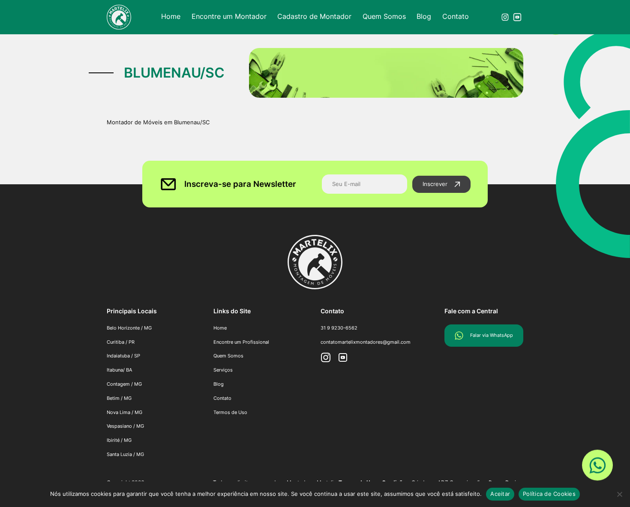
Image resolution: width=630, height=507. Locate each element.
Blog (424, 16)
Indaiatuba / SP (123, 356)
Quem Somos (384, 16)
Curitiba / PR (121, 342)
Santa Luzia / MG (125, 454)
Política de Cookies (549, 493)
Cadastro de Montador (314, 16)
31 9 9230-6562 (339, 328)
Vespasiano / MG (125, 426)
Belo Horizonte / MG (129, 328)
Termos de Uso (230, 412)
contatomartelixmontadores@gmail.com (366, 342)
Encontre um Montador (229, 16)
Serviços (223, 370)
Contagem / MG (124, 384)
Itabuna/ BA (119, 370)
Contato (455, 16)
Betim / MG (119, 398)
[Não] (619, 494)
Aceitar (500, 493)
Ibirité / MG (119, 440)
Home (170, 16)
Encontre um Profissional (241, 342)
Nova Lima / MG (124, 412)
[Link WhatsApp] (597, 466)
